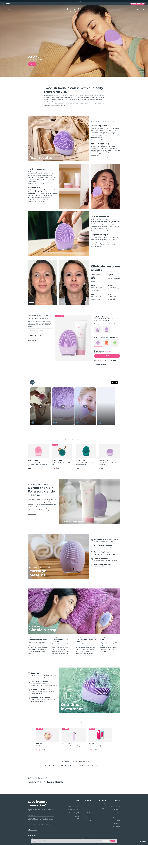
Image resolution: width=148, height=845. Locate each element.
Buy (113, 840)
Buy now (32, 64)
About (118, 804)
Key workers (117, 823)
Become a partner (115, 815)
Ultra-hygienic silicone (69, 766)
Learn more (32, 514)
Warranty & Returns (73, 809)
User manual (32, 340)
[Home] (74, 10)
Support (104, 808)
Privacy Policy (31, 825)
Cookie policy (116, 826)
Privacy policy (116, 820)
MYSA (118, 812)
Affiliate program (115, 806)
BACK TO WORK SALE (137, 3)
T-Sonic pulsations (52, 766)
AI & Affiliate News (115, 809)
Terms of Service (40, 825)
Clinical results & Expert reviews (91, 766)
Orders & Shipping (74, 806)
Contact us (76, 804)
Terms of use (116, 818)
